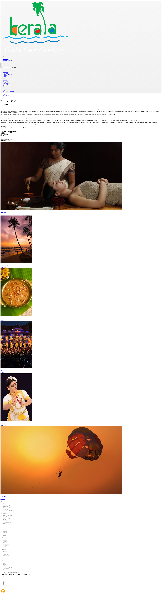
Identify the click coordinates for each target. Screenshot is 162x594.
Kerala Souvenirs (6, 85)
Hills (4, 528)
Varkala (5, 546)
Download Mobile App (7, 74)
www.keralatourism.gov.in (8, 91)
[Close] (1, 66)
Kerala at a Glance (7, 515)
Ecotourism (5, 509)
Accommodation (7, 522)
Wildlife (5, 532)
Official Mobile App (7, 505)
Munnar (5, 540)
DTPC (4, 78)
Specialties (5, 86)
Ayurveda (5, 551)
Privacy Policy (16, 572)
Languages (5, 75)
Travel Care (5, 82)
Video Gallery (6, 84)
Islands (4, 535)
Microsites (5, 77)
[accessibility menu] (2, 591)
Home (4, 94)
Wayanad (5, 541)
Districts (4, 89)
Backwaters (5, 529)
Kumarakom (6, 544)
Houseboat (5, 554)
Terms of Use (10, 572)
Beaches (5, 531)
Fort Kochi (5, 545)
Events (4, 76)
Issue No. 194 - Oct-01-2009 (13, 106)
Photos (4, 564)
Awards (4, 88)
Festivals (5, 557)
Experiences (5, 57)
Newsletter (5, 80)
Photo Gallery (6, 83)
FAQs (4, 90)
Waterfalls (5, 533)
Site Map (5, 570)
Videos (4, 563)
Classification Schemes (8, 504)
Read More (3, 214)
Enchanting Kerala (7, 95)
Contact (5, 572)
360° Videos (6, 566)
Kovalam (5, 542)
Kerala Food (6, 555)
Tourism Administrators (8, 510)
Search (14, 67)
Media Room (6, 568)
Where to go (5, 56)
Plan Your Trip (6, 518)
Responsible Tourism (8, 508)
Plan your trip (5, 59)
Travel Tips (5, 520)
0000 (4, 96)
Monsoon (5, 553)
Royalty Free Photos (7, 567)
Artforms (5, 558)
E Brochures (5, 81)
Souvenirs (5, 519)
